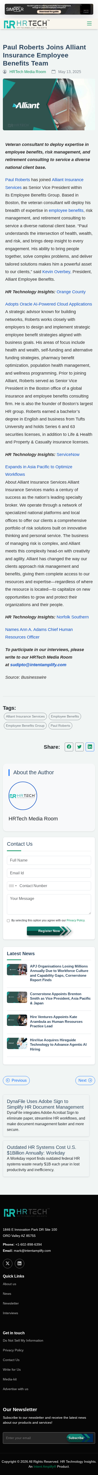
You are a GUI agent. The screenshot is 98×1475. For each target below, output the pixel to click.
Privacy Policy (75, 920)
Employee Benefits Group (25, 725)
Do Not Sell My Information (23, 1340)
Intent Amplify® (45, 1466)
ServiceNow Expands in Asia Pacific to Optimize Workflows (42, 464)
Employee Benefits (65, 716)
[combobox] (12, 886)
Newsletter (11, 1303)
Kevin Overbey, (56, 271)
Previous (19, 1080)
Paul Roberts (17, 179)
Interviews (10, 1313)
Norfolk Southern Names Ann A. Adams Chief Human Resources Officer (47, 627)
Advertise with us (15, 1389)
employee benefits (66, 210)
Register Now (49, 931)
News (7, 1294)
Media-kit (10, 1379)
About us (9, 1284)
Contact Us (11, 1360)
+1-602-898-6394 (28, 1244)
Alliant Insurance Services (25, 716)
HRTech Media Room (33, 819)
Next (82, 1080)
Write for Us (12, 1369)
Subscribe (76, 1438)
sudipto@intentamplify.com (38, 664)
